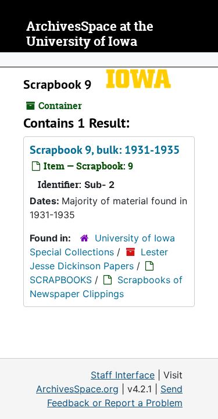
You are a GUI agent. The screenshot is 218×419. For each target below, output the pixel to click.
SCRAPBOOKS (61, 280)
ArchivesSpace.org (77, 389)
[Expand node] (206, 59)
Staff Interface (123, 375)
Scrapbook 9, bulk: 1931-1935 (105, 149)
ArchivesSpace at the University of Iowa (89, 34)
